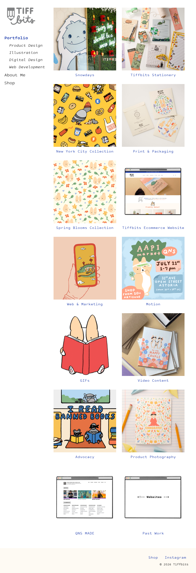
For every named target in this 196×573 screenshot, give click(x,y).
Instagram (175, 557)
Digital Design (26, 60)
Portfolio (16, 38)
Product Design (26, 45)
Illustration (23, 53)
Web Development (27, 67)
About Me (14, 75)
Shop (9, 83)
